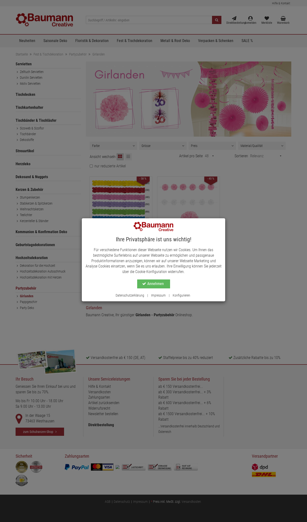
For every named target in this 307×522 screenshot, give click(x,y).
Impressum (158, 295)
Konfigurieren (181, 295)
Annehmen (155, 283)
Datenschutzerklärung (130, 295)
